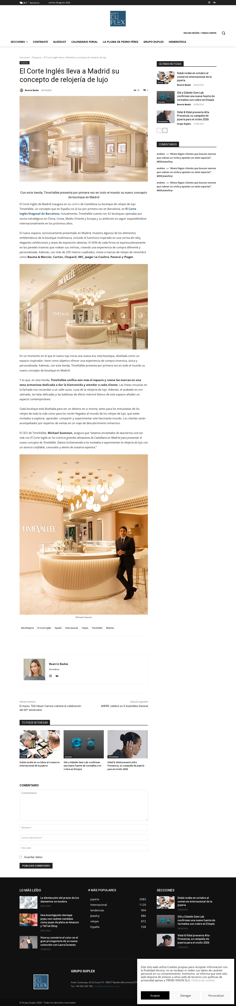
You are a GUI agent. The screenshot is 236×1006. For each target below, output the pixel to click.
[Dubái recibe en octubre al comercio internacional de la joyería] (40, 744)
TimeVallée (97, 627)
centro (76, 204)
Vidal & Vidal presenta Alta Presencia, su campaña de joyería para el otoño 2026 (125, 765)
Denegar (185, 995)
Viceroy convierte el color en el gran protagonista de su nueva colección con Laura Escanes (59, 941)
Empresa (36, 57)
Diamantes (197, 889)
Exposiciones (182, 894)
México (191, 900)
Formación (210, 894)
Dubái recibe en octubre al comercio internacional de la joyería (194, 77)
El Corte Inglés (44, 627)
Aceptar (155, 995)
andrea (161, 154)
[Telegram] (109, 645)
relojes (85, 627)
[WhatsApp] (92, 645)
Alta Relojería (27, 627)
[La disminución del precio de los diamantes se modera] (28, 902)
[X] (84, 645)
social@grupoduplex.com (106, 986)
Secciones (25, 57)
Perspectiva (210, 902)
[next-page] (165, 130)
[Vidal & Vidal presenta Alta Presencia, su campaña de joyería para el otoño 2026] (127, 744)
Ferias (23, 756)
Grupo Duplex (184, 123)
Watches (110, 627)
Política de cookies (203, 980)
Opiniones (194, 902)
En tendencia (181, 891)
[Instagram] (209, 3)
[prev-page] (159, 130)
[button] (223, 33)
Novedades (114, 756)
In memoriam (179, 897)
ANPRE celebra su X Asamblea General (124, 706)
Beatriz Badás (184, 84)
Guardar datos (33, 857)
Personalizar (216, 995)
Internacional (71, 627)
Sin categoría (209, 905)
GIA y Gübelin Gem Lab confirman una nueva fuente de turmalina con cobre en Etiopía (82, 765)
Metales (179, 900)
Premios (177, 905)
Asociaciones (179, 889)
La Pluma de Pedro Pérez (203, 897)
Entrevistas (198, 891)
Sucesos (68, 756)
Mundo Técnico (208, 900)
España (58, 627)
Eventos (212, 891)
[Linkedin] (214, 3)
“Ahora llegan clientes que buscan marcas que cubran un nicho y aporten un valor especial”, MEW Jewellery (186, 157)
